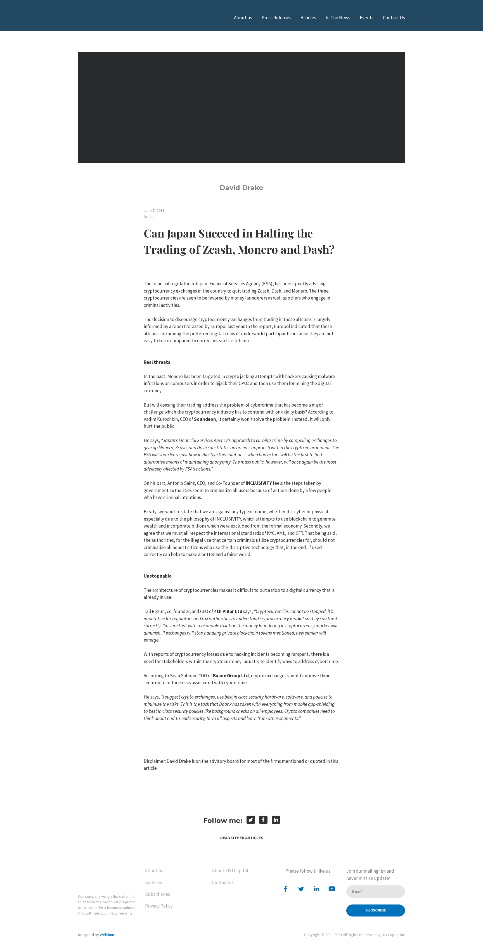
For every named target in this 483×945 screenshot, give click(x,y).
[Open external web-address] (106, 17)
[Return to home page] (101, 876)
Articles (308, 18)
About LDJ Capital (230, 871)
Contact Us (394, 18)
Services (153, 882)
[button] (241, 838)
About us (243, 18)
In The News (338, 18)
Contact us (223, 882)
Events (366, 18)
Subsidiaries (157, 894)
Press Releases (276, 18)
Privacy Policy (159, 906)
